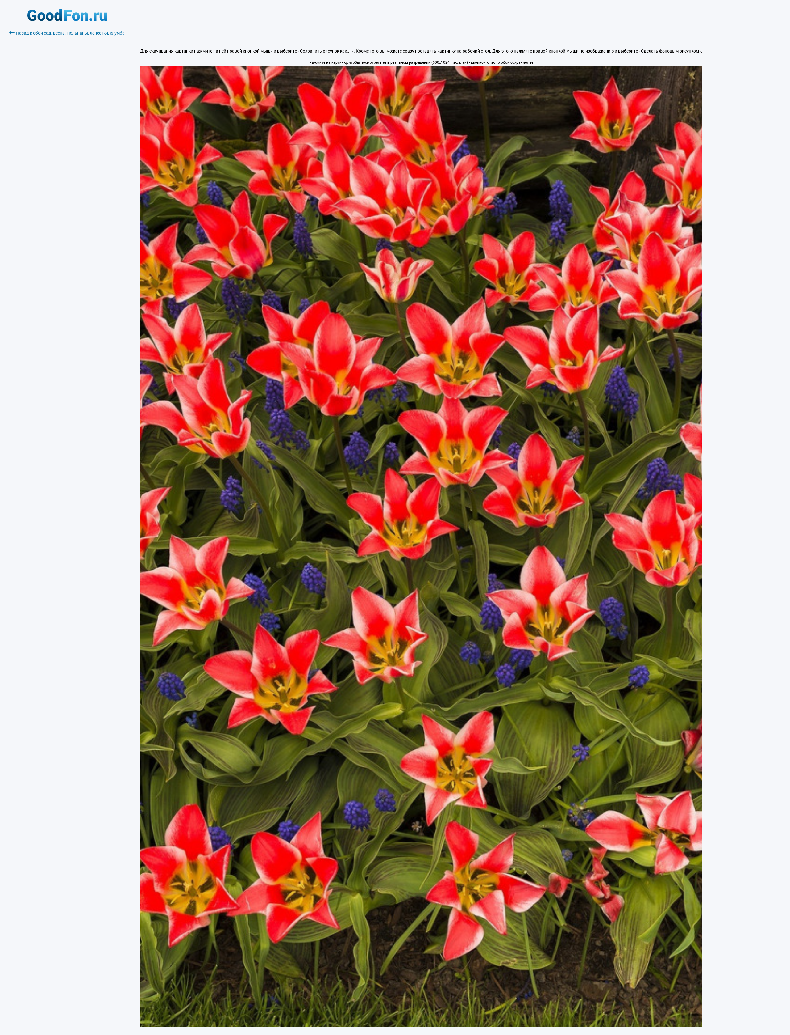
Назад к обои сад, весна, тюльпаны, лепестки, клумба (70, 33)
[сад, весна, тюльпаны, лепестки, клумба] (421, 1025)
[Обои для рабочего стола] (67, 19)
